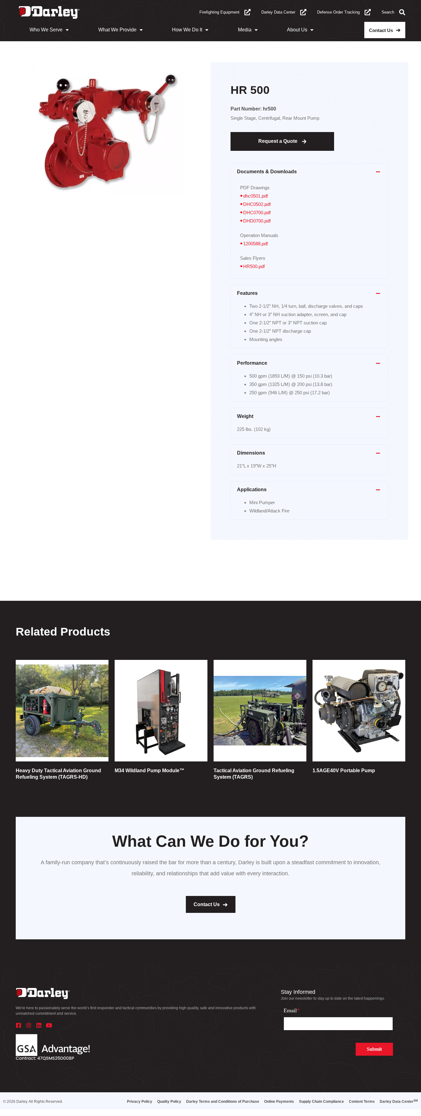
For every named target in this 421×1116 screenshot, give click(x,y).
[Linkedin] (39, 1025)
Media (244, 29)
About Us (297, 29)
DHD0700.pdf (257, 220)
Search (388, 12)
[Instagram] (28, 1025)
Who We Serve (46, 29)
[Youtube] (49, 1025)
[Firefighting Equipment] (247, 12)
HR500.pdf (254, 266)
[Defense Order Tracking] (368, 12)
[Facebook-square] (18, 1025)
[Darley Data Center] (303, 12)
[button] (309, 171)
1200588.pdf (255, 243)
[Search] (402, 12)
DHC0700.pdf (257, 212)
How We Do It (187, 29)
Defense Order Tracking (338, 12)
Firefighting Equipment (219, 12)
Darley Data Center (278, 12)
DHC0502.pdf (257, 204)
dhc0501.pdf (255, 196)
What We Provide (117, 29)
